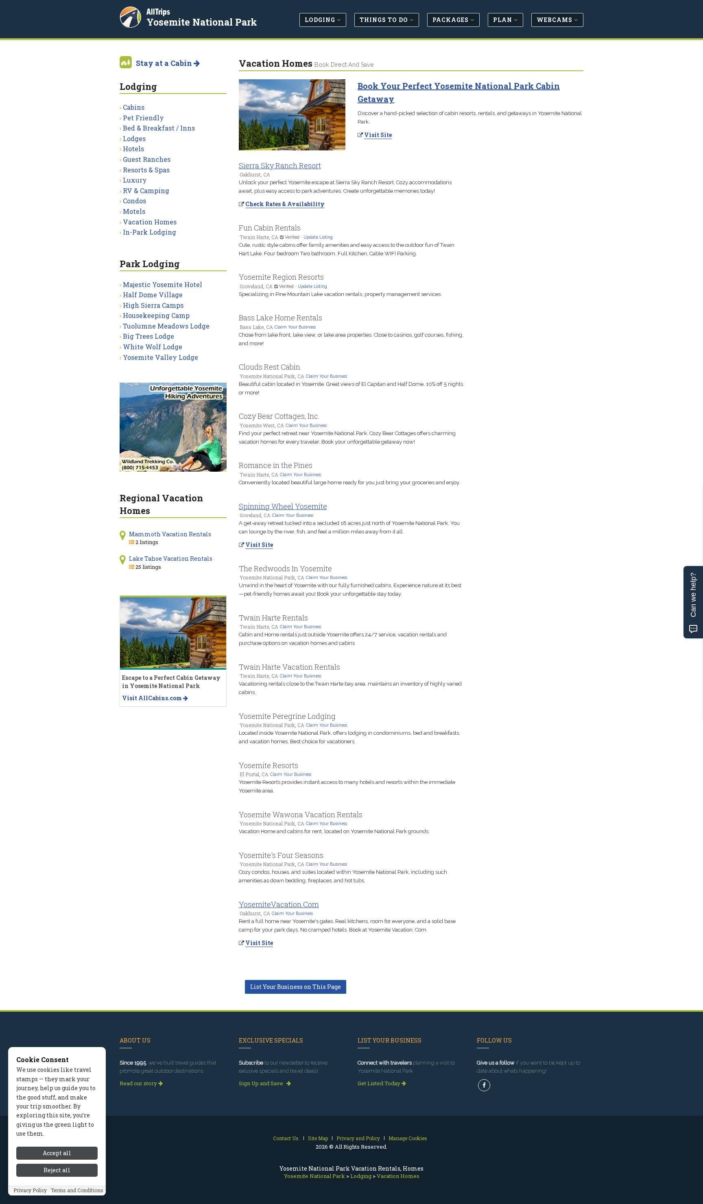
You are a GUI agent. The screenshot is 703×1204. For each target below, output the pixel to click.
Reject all (57, 1170)
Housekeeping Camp (156, 315)
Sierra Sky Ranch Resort (280, 165)
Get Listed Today (380, 1083)
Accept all (57, 1153)
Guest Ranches (146, 159)
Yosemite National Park (201, 22)
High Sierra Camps (153, 305)
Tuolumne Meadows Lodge (166, 326)
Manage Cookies (408, 1138)
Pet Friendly (143, 117)
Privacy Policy (30, 1190)
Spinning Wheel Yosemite (283, 506)
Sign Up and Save (261, 1083)
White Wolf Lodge (152, 346)
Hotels (133, 148)
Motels (134, 211)
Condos (134, 200)
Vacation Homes (150, 222)
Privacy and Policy (358, 1138)
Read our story (139, 1083)
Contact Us (286, 1138)
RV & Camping (146, 190)
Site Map (318, 1138)
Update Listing (318, 237)
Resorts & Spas (146, 169)
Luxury (135, 180)
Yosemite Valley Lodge (160, 357)
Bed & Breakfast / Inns (159, 128)
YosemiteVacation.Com (279, 904)
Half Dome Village (153, 294)
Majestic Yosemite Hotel (162, 284)
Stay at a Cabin (165, 63)
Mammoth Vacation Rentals (170, 534)
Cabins (133, 107)
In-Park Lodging (149, 232)
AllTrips (158, 11)
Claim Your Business (295, 326)
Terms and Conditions (77, 1190)
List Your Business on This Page (295, 987)
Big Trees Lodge (148, 336)
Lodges (134, 138)
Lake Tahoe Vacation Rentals (170, 558)
